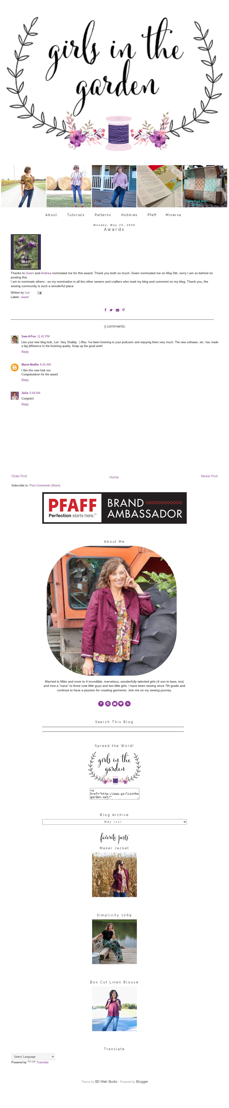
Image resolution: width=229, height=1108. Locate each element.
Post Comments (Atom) (45, 485)
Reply (25, 351)
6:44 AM (35, 393)
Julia (24, 393)
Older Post (19, 476)
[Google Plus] (121, 703)
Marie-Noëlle (30, 364)
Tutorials (76, 215)
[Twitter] (128, 703)
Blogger (142, 1081)
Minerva (173, 215)
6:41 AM (45, 364)
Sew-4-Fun (28, 336)
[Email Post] (39, 292)
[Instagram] (108, 703)
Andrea (46, 273)
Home (114, 477)
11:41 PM (43, 336)
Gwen (30, 273)
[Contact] (115, 703)
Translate (42, 1062)
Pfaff (152, 215)
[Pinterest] (101, 703)
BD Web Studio (106, 1081)
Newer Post (209, 476)
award (25, 297)
